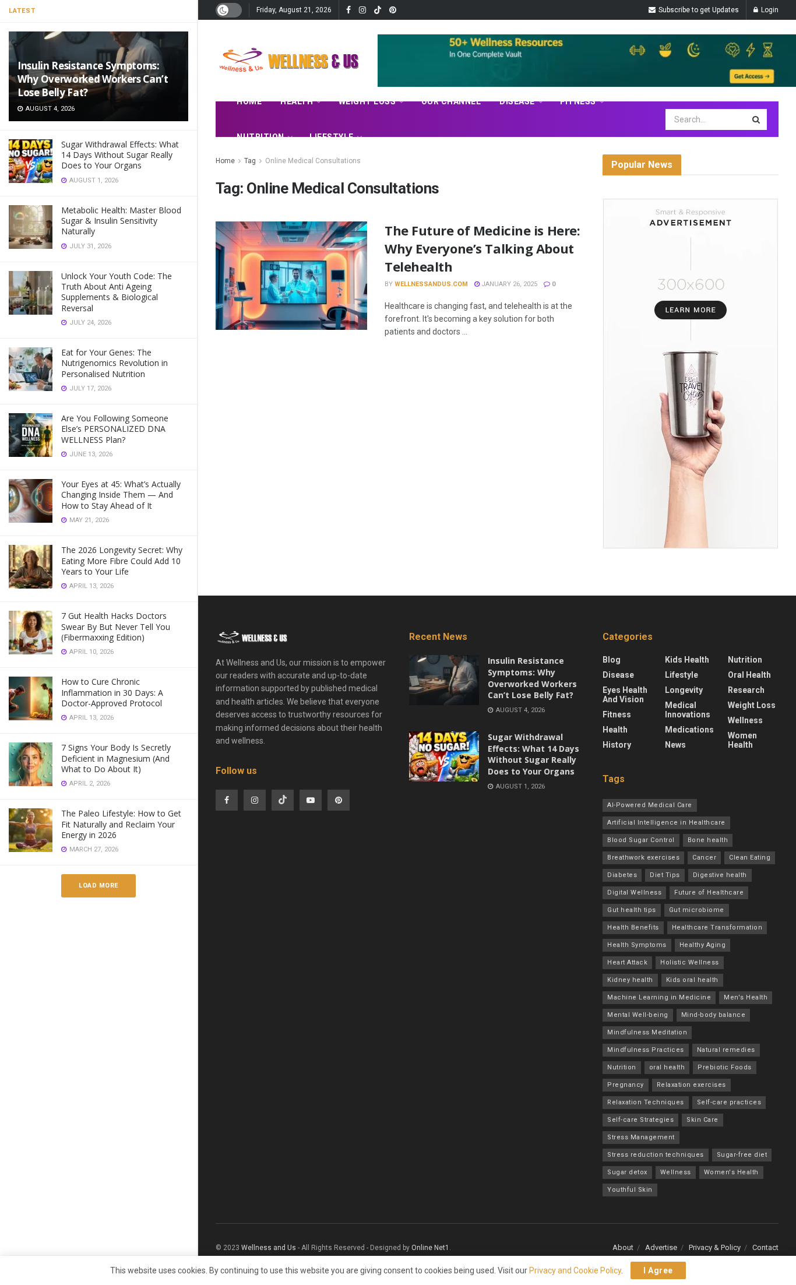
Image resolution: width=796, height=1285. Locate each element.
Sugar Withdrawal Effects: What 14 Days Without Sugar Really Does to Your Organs (120, 155)
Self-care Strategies (640, 1120)
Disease (517, 101)
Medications (689, 729)
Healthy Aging (702, 945)
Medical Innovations (687, 709)
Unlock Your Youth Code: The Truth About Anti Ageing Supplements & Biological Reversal (116, 292)
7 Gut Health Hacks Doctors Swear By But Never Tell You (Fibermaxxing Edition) (115, 626)
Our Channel (451, 101)
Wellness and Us (268, 1248)
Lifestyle (331, 137)
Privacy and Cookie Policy (575, 1270)
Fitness (578, 101)
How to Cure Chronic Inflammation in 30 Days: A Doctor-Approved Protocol (112, 692)
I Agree (658, 1270)
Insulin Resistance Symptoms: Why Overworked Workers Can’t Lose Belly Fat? (92, 79)
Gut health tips (631, 910)
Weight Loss (367, 101)
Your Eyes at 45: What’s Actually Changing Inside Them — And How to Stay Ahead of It (121, 494)
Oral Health (749, 675)
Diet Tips (665, 875)
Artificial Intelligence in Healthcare (666, 822)
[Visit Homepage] (288, 61)
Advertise (661, 1247)
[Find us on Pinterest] (392, 10)
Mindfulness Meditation (647, 1032)
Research (746, 690)
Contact (765, 1247)
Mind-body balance (713, 1015)
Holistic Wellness (689, 962)
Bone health (708, 840)
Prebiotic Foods (725, 1067)
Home (249, 101)
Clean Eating (749, 857)
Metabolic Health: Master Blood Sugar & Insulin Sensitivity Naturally (121, 221)
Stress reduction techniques (655, 1155)
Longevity (684, 690)
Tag (250, 161)
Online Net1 (430, 1248)
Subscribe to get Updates (698, 10)
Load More (98, 885)
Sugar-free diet (742, 1155)
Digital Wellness (634, 892)
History (617, 744)
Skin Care (702, 1120)
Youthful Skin (630, 1190)
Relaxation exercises (691, 1085)
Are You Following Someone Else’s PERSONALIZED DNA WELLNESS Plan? (114, 429)
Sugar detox (627, 1172)
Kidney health (630, 980)
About (622, 1247)
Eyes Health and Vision (625, 694)
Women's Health (731, 1172)
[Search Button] (756, 119)
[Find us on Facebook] (348, 10)
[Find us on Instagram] (362, 10)
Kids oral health (692, 980)
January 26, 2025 (508, 284)
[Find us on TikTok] (377, 10)
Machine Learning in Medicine (659, 997)
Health (296, 101)
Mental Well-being (637, 1015)
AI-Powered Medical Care (649, 805)
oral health (667, 1067)
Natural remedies (726, 1050)
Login (769, 10)
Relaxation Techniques (645, 1102)
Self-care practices (729, 1102)
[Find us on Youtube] (311, 800)
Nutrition (260, 137)
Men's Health (745, 997)
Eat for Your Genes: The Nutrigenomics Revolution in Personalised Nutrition (114, 363)
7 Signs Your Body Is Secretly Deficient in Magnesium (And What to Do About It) (116, 758)
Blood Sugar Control (641, 840)
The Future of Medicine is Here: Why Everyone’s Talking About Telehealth (482, 248)
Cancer (704, 857)
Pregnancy (625, 1085)
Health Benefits (633, 927)
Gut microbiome (696, 910)
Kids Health (687, 659)
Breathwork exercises (643, 857)
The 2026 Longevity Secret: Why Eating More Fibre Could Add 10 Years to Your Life (121, 560)
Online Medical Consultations (313, 161)
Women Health (742, 740)
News (675, 744)
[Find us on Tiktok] (283, 800)
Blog (612, 659)
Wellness (745, 720)
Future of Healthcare (709, 892)
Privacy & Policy (715, 1247)
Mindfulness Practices (645, 1050)
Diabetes (622, 875)
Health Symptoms (637, 945)
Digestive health (720, 875)
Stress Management (641, 1137)
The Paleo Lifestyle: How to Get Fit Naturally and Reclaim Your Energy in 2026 (121, 824)
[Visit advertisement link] (691, 373)
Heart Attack (627, 962)
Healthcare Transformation (717, 927)
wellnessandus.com (431, 284)
